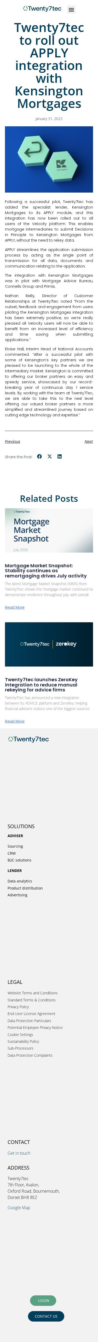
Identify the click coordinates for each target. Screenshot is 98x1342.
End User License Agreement (31, 1013)
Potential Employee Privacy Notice (35, 1027)
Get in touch (19, 1153)
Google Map (19, 1207)
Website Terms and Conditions (33, 992)
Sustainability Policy (23, 1041)
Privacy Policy (18, 1006)
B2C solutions (19, 860)
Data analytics (20, 881)
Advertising (17, 894)
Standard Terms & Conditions (32, 999)
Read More (15, 607)
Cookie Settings (20, 1034)
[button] (71, 9)
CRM (12, 853)
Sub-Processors (20, 1048)
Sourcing (15, 846)
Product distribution (25, 888)
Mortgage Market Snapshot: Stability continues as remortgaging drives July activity (46, 570)
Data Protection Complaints (30, 1055)
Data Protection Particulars (29, 1020)
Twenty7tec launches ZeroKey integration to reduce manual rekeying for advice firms (41, 684)
